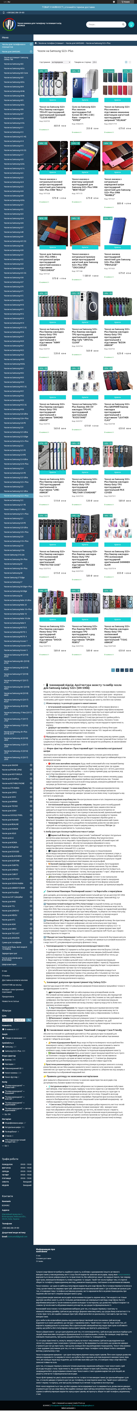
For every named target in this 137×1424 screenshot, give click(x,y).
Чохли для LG (8, 838)
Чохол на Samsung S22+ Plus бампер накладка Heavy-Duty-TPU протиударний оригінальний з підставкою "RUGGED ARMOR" (84, 559)
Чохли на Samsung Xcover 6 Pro (17, 646)
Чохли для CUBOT (10, 874)
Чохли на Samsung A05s (14, 105)
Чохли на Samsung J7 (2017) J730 (16, 720)
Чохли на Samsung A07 (14, 114)
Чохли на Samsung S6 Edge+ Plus (18, 587)
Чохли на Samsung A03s (14, 82)
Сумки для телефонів (11, 942)
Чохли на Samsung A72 (14, 296)
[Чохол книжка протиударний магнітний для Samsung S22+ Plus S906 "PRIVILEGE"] (117, 231)
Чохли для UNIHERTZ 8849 (13, 888)
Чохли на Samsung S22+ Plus (16, 496)
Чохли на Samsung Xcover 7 (16, 641)
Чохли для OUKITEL (10, 865)
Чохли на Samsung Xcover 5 (16, 650)
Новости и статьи (10, 1001)
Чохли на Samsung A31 (14, 205)
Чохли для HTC (8, 920)
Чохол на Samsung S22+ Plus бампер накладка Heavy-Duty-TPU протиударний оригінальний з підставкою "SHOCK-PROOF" (52, 634)
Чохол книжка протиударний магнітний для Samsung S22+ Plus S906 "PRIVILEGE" (117, 259)
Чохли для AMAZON (10, 938)
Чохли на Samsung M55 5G (15, 405)
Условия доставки (43, 1258)
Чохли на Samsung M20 (14, 341)
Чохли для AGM (9, 924)
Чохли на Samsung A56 (14, 277)
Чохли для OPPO (9, 792)
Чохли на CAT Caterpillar (12, 897)
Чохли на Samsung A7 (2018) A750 (16, 675)
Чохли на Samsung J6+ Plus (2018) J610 (15, 733)
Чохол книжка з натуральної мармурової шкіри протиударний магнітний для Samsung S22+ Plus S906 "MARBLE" (117, 187)
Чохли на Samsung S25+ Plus (16, 441)
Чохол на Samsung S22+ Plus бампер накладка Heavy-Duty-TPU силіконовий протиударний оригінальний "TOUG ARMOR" (117, 634)
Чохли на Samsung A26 (14, 191)
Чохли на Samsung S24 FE (15, 455)
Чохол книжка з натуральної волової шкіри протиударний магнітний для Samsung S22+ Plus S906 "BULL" (52, 184)
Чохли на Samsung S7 (13, 582)
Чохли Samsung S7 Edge (14, 577)
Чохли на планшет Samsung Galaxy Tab (16, 58)
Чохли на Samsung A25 (14, 187)
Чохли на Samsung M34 (14, 382)
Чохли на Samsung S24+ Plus (16, 464)
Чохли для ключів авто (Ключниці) (12, 959)
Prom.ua (81, 1403)
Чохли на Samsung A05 (14, 100)
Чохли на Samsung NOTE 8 (15, 627)
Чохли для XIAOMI (10, 765)
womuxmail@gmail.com (17, 1237)
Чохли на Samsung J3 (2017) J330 (16, 758)
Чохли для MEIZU (9, 915)
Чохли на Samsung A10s (14, 123)
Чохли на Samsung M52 (14, 396)
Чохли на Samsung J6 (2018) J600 (16, 739)
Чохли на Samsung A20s (14, 164)
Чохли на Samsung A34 (14, 218)
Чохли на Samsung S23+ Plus (16, 482)
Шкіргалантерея (9, 964)
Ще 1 (7, 1146)
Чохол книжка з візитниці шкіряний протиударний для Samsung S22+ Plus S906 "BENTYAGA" (84, 184)
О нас (4, 971)
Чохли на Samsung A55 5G (15, 273)
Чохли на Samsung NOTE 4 (15, 637)
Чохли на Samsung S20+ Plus (16, 532)
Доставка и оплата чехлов (15, 980)
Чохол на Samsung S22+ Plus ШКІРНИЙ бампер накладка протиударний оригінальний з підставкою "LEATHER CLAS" (117, 412)
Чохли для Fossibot (10, 892)
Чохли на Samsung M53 (14, 400)
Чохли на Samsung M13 (14, 318)
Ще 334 (7, 1114)
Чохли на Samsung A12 (14, 132)
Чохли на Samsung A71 (14, 291)
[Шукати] (123, 25)
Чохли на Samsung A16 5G (15, 150)
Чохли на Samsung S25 (13, 446)
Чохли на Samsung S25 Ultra (16, 432)
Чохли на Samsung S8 (13, 573)
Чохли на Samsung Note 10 (15, 614)
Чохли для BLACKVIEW (12, 856)
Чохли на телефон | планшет (51, 43)
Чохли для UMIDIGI (10, 870)
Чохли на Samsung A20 (14, 159)
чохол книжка (124, 1274)
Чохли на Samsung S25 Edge (16, 437)
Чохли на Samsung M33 (14, 377)
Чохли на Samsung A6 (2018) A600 (16, 694)
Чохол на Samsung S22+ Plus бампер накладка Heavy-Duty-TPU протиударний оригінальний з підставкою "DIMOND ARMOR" (52, 412)
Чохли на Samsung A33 (14, 214)
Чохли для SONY (9, 811)
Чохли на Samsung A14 (14, 141)
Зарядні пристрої (9, 953)
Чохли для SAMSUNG (75, 43)
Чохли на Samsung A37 (14, 227)
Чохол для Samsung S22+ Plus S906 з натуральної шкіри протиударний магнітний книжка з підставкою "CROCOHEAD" (50, 262)
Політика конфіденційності (83, 1405)
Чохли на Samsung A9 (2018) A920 (16, 656)
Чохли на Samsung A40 (14, 232)
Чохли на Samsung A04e (14, 91)
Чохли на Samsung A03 (14, 77)
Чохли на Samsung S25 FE (15, 450)
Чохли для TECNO (10, 806)
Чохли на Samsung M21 (14, 346)
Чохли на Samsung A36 (14, 223)
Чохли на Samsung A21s (14, 168)
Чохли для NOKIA (9, 842)
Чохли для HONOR (10, 829)
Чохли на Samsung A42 (14, 246)
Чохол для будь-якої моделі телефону (14, 948)
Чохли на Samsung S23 (13, 487)
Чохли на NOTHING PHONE (13, 783)
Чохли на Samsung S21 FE (15, 505)
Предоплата (8, 996)
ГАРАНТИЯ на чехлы (12, 985)
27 (127, 670)
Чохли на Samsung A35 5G (15, 241)
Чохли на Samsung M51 (14, 391)
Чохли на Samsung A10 (14, 118)
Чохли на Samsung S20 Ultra (16, 527)
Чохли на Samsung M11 (14, 309)
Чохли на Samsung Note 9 (15, 623)
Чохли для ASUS (9, 833)
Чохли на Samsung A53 (14, 264)
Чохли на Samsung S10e (14, 550)
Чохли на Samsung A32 (14, 209)
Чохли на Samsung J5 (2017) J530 (16, 746)
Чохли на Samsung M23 (14, 355)
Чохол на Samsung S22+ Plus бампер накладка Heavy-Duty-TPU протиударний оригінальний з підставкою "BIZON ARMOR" (117, 337)
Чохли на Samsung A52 (14, 259)
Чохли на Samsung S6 (13, 596)
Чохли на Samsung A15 (14, 146)
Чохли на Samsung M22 (14, 350)
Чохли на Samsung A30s (14, 200)
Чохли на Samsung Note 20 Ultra (17, 600)
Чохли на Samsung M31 (14, 368)
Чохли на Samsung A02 (14, 64)
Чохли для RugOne (10, 847)
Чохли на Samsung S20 (13, 537)
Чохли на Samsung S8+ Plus (15, 568)
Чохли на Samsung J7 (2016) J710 (16, 726)
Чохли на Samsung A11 (14, 127)
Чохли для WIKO (9, 929)
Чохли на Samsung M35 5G (15, 387)
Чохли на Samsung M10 (14, 305)
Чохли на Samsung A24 (14, 182)
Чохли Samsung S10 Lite (14, 555)
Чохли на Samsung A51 (14, 255)
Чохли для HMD (9, 901)
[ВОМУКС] (9, 24)
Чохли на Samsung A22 (14, 173)
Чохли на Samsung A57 (14, 282)
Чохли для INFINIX (9, 801)
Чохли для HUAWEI (10, 820)
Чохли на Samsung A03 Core (16, 73)
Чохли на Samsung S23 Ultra (16, 477)
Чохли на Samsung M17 (14, 337)
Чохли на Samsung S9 (13, 564)
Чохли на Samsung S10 (13, 546)
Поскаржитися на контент (61, 1405)
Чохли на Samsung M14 (14, 323)
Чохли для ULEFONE (11, 861)
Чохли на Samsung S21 (13, 518)
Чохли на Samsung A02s (14, 68)
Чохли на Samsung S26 (13, 427)
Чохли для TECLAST (11, 933)
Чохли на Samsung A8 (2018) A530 (16, 669)
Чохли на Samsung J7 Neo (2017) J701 (18, 713)
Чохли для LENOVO (10, 911)
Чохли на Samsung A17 (14, 155)
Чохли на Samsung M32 (14, 373)
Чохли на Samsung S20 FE (15, 523)
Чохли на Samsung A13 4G (15, 137)
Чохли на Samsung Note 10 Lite (17, 618)
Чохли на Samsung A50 (14, 250)
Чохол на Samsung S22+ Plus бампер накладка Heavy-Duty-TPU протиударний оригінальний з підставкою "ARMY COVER (52, 337)
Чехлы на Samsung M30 (14, 359)
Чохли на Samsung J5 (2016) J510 (16, 752)
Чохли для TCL (8, 906)
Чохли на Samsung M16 (14, 332)
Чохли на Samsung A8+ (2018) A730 (16, 662)
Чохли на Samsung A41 (14, 237)
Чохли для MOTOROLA (12, 774)
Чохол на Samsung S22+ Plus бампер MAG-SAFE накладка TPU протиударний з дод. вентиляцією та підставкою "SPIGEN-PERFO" (84, 634)
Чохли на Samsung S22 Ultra (16, 491)
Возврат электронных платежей (13, 990)
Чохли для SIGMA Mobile (12, 883)
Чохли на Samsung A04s (14, 96)
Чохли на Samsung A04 (14, 87)
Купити (53, 100)
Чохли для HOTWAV (11, 879)
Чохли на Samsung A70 (14, 287)
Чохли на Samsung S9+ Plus (15, 559)
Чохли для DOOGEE (10, 851)
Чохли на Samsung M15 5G (15, 327)
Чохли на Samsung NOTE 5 (15, 632)
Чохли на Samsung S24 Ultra (16, 459)
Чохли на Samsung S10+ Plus (16, 541)
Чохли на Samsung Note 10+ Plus (18, 609)
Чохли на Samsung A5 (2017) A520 (16, 701)
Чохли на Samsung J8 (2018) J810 (16, 707)
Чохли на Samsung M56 (14, 409)
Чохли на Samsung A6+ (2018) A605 (16, 688)
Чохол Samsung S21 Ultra (14, 509)
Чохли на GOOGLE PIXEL (12, 815)
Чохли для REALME (10, 824)
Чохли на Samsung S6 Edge (15, 591)
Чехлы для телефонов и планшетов (13, 45)
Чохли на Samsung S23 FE (15, 473)
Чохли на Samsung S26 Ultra (16, 414)
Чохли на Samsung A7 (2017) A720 (16, 681)
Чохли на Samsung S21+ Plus (16, 514)
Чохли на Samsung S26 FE (15, 423)
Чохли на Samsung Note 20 (15, 605)
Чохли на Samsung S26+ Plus (16, 418)
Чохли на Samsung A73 (14, 300)
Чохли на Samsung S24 (13, 468)
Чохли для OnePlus (10, 779)
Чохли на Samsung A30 (14, 196)
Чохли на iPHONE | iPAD (12, 770)
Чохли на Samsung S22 (13, 500)
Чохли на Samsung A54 (14, 268)
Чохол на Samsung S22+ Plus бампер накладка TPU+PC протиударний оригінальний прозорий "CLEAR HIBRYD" (52, 112)
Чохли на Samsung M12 (14, 314)
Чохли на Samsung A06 (14, 109)
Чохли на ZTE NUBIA (10, 788)
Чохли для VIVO (9, 797)
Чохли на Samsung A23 (14, 177)
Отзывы (6, 975)
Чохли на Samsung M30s (14, 364)
